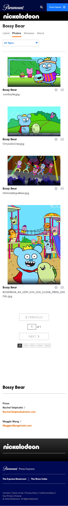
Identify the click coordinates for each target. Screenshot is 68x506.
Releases (29, 33)
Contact (6, 493)
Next (33, 336)
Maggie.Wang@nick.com (17, 425)
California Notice (47, 493)
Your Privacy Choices (12, 496)
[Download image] (56, 89)
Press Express (55, 7)
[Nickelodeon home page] (34, 446)
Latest (6, 33)
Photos (16, 33)
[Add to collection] (62, 89)
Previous (35, 317)
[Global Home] (13, 7)
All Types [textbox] (9, 43)
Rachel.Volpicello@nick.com (19, 412)
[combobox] (21, 43)
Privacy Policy (31, 493)
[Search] (41, 7)
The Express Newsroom (14, 479)
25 (19, 345)
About (40, 33)
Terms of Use (17, 493)
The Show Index (39, 479)
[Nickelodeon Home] (34, 16)
